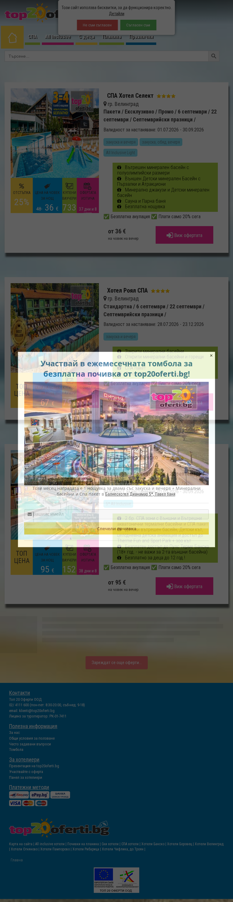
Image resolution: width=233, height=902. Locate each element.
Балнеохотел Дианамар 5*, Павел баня (140, 494)
